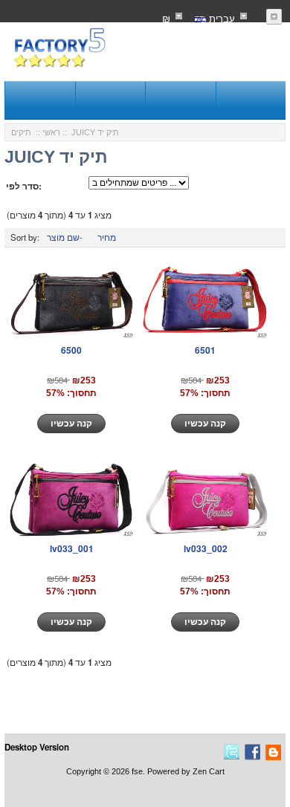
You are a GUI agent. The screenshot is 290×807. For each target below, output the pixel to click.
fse (137, 771)
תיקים (21, 132)
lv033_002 (206, 548)
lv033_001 (72, 548)
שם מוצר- (65, 237)
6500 (71, 350)
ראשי (51, 132)
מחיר (106, 237)
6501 (205, 350)
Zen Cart (209, 771)
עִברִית (220, 18)
